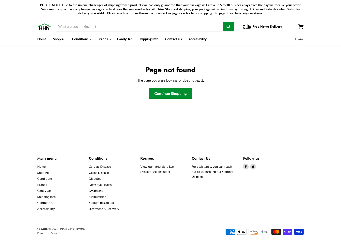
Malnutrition (97, 196)
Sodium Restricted (101, 202)
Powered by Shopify (48, 233)
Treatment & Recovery (104, 208)
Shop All (59, 39)
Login (299, 39)
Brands (103, 39)
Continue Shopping (170, 93)
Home (41, 39)
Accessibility (197, 39)
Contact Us (173, 39)
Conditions (80, 39)
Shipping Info (148, 39)
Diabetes (95, 178)
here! (166, 171)
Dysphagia (96, 190)
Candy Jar (124, 39)
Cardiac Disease (100, 166)
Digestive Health (100, 184)
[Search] (228, 26)
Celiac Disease (99, 172)
